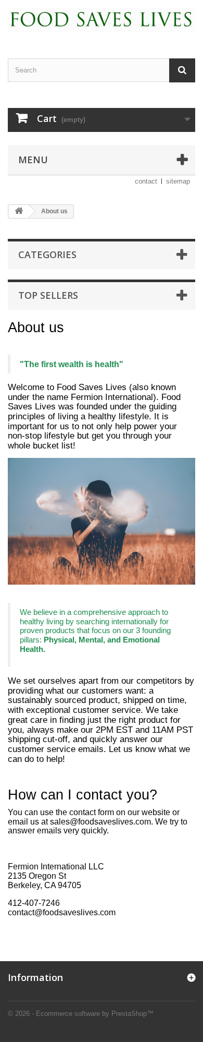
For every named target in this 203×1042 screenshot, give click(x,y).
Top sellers (48, 295)
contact (146, 181)
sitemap (178, 181)
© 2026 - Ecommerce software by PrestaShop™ (81, 1013)
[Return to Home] (19, 211)
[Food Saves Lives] (101, 20)
